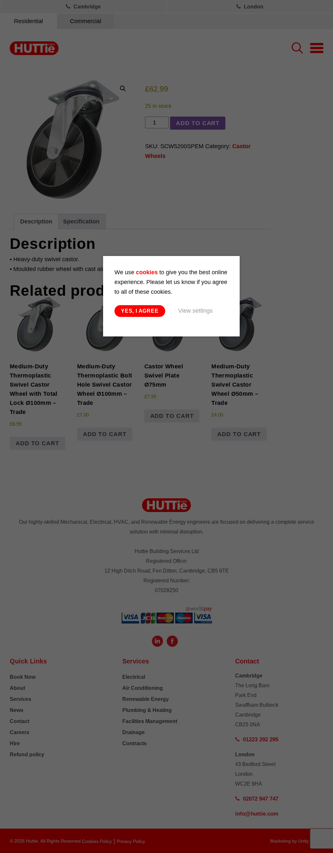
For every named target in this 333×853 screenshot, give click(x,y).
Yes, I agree (140, 311)
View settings (195, 310)
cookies (147, 272)
